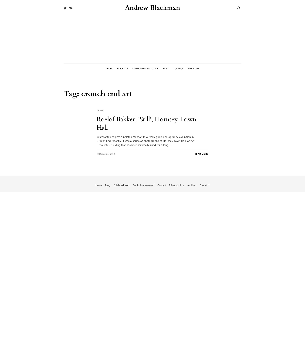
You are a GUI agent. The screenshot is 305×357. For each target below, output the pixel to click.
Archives (191, 185)
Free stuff (193, 68)
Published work (121, 185)
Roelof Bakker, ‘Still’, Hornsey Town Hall (146, 123)
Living (100, 110)
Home (98, 185)
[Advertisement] (152, 39)
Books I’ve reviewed (143, 185)
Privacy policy (176, 185)
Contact (178, 68)
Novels (121, 68)
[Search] (238, 8)
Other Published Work (145, 68)
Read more (201, 154)
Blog (166, 68)
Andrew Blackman (152, 8)
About (109, 68)
